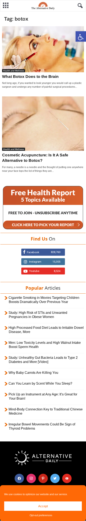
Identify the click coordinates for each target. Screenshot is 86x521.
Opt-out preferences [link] (41, 515)
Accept (43, 506)
